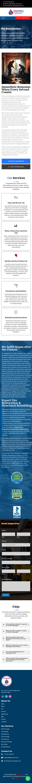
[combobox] (4, 545)
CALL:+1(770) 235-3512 (17, 166)
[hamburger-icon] (3, 18)
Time (18, 574)
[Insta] (10, 696)
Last (18, 537)
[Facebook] (2, 696)
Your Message (7, 579)
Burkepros (20, 774)
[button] (27, 778)
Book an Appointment (23, 18)
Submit (5, 595)
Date (3, 574)
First (3, 537)
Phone (4, 541)
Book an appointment (17, 161)
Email (4, 550)
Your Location (7, 558)
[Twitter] (6, 696)
